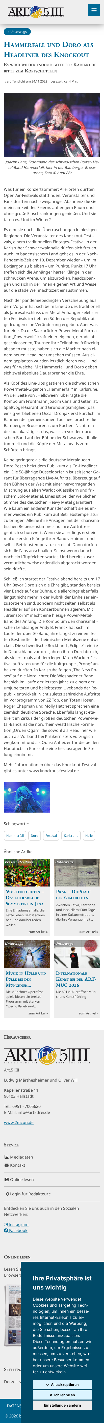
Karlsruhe (71, 835)
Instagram (18, 1224)
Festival (51, 835)
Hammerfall (15, 835)
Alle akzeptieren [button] (65, 1384)
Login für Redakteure (30, 1194)
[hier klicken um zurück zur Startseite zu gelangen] (36, 12)
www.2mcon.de (19, 1122)
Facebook (18, 1230)
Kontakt (17, 1165)
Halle (89, 835)
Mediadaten (21, 1157)
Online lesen (21, 1179)
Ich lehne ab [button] (64, 1395)
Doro (34, 835)
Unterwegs (18, 31)
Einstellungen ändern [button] (62, 1405)
